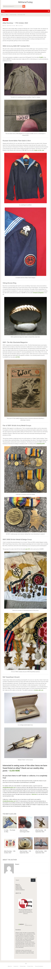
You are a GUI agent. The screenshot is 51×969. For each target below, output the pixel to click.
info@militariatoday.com (9, 787)
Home (2, 14)
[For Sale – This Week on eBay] (10, 822)
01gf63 (41, 57)
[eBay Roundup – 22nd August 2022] (25, 822)
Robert (5, 25)
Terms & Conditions (20, 889)
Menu (3, 11)
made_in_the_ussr (39, 150)
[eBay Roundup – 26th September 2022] (41, 843)
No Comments (20, 25)
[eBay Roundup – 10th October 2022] (10, 843)
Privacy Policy (19, 888)
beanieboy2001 (41, 443)
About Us (18, 884)
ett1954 (17, 357)
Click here (34, 794)
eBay (7, 14)
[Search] (33, 880)
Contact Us (18, 885)
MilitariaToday (25, 2)
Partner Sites (19, 887)
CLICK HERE (14, 771)
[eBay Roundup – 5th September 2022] (41, 822)
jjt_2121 (28, 549)
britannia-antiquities (38, 292)
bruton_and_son (38, 690)
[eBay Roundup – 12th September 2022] (25, 843)
